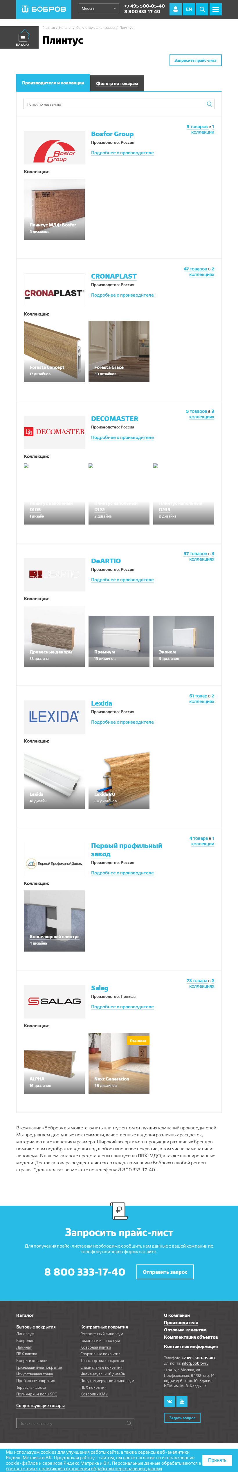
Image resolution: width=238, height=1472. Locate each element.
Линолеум (25, 1333)
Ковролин (25, 1340)
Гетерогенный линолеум (101, 1333)
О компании (177, 1315)
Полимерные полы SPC (36, 1394)
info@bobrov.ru (195, 1363)
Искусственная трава (34, 1374)
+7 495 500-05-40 (144, 6)
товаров (198, 126)
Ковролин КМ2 (94, 1394)
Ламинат (24, 1347)
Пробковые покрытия (35, 1380)
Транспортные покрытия (102, 1360)
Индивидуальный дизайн (102, 1374)
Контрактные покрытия (104, 1327)
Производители (181, 1322)
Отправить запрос (165, 1272)
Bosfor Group (112, 134)
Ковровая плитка (95, 1347)
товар (198, 696)
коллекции (202, 129)
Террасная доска (31, 1387)
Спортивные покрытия (100, 1353)
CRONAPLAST (114, 276)
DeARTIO (106, 561)
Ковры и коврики (32, 1360)
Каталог (25, 1315)
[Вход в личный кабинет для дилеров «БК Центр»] (176, 9)
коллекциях (201, 271)
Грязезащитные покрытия (39, 1367)
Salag (99, 988)
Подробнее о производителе (122, 152)
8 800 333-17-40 (142, 11)
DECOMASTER (114, 418)
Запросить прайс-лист (195, 60)
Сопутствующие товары (40, 1405)
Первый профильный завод (126, 849)
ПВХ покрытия (93, 1387)
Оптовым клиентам (185, 1330)
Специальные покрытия (101, 1367)
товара (199, 838)
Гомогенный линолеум (100, 1340)
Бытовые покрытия (36, 1327)
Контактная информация (191, 1346)
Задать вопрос (182, 1418)
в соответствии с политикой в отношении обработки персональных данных (103, 1465)
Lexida (101, 703)
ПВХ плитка (26, 1353)
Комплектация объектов (191, 1337)
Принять (217, 1460)
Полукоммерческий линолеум (107, 1380)
